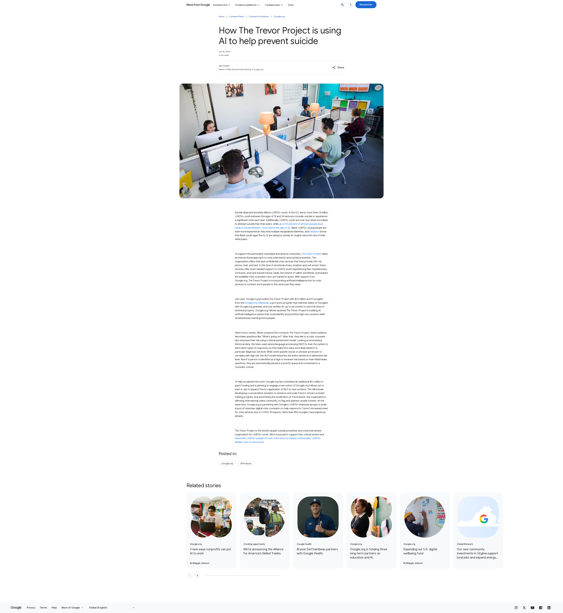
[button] (366, 4)
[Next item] (197, 575)
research (314, 231)
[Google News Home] (198, 4)
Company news (272, 5)
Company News (236, 16)
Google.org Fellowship (257, 302)
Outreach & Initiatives (259, 16)
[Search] (342, 4)
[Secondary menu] (350, 4)
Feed (290, 5)
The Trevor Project (311, 253)
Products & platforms (246, 5)
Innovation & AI (220, 5)
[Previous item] (190, 575)
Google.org (279, 16)
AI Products (245, 463)
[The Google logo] (16, 607)
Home (221, 16)
